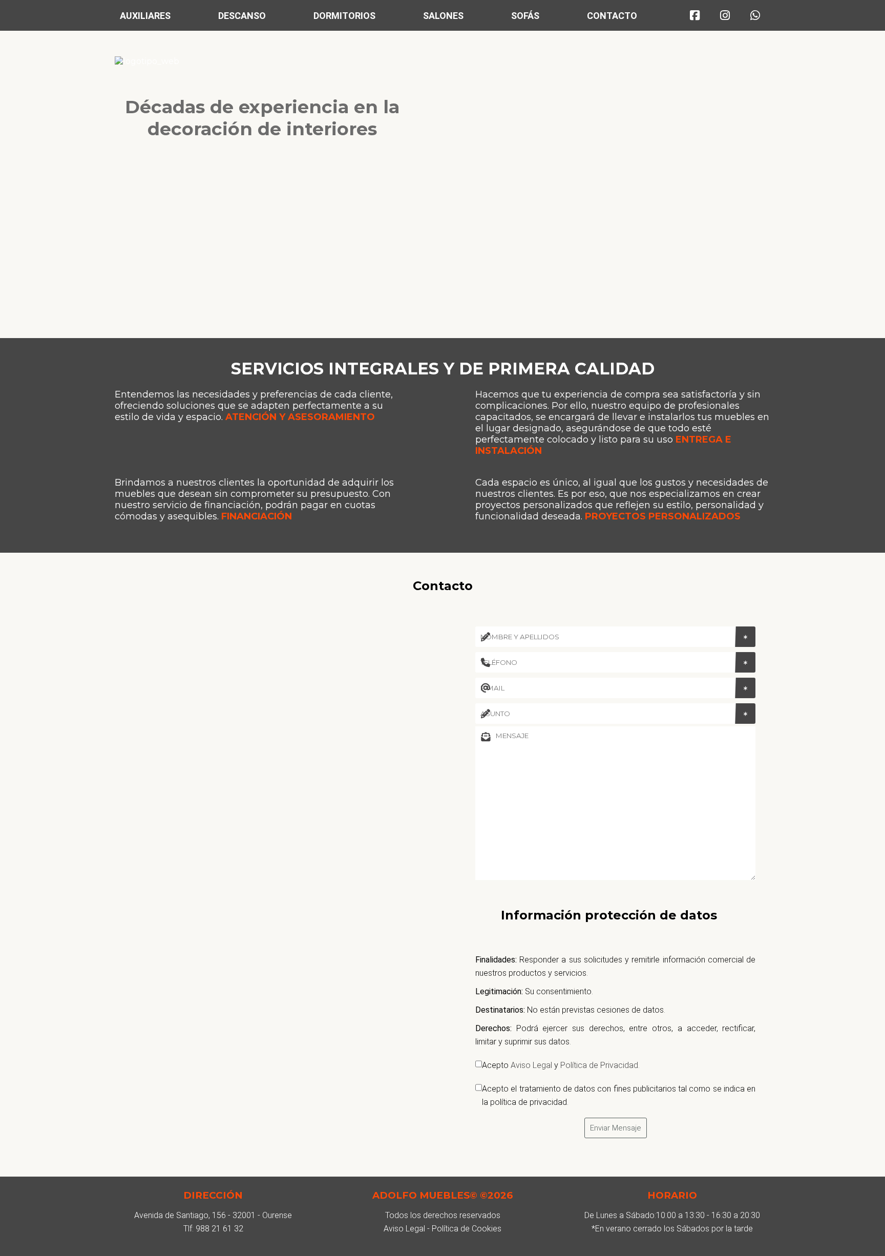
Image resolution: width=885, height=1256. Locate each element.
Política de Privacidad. (600, 1065)
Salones (443, 15)
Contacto (612, 15)
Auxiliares (145, 15)
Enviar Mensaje (615, 1128)
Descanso (242, 15)
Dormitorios (344, 15)
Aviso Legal (531, 1065)
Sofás (525, 15)
